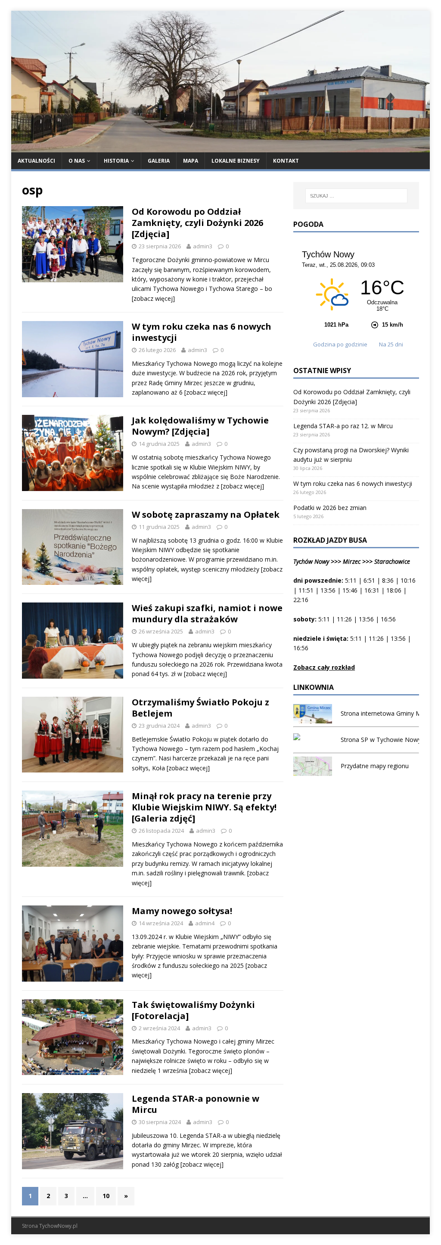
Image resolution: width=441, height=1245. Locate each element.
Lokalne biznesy (235, 160)
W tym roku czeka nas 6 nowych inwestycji (201, 332)
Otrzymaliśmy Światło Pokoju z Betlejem (200, 707)
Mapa (190, 160)
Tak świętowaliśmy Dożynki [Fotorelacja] (193, 1010)
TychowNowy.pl (58, 1226)
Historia (116, 160)
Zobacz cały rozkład (324, 667)
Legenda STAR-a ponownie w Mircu (195, 1104)
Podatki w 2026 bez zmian (329, 508)
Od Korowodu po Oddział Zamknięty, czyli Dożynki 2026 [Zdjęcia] (197, 223)
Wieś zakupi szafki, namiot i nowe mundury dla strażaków (207, 613)
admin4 (204, 923)
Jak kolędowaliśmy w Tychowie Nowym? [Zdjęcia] (200, 425)
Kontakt (286, 160)
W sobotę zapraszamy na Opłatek (206, 514)
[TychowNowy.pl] (220, 147)
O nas (76, 160)
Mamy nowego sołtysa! (182, 911)
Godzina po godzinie (341, 344)
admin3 (202, 246)
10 (105, 1196)
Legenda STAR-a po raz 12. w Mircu (343, 426)
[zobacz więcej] (153, 298)
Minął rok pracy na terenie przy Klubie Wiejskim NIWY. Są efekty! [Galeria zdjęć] (204, 807)
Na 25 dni (391, 344)
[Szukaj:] (356, 195)
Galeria (159, 160)
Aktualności (36, 160)
